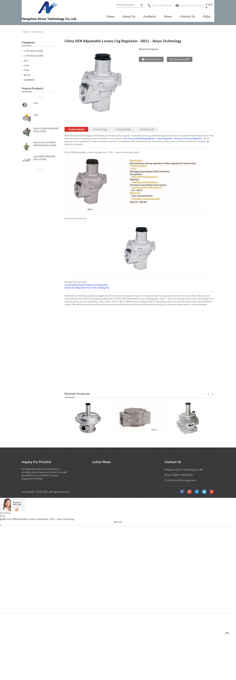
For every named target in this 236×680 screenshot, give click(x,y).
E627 (26, 60)
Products (149, 16)
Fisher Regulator (165, 138)
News (168, 16)
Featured (37, 31)
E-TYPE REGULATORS (33, 51)
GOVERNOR (29, 79)
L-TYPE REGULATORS (33, 55)
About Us (128, 16)
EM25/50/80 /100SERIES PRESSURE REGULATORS (45, 144)
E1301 (26, 65)
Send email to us (153, 59)
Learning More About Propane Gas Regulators (86, 284)
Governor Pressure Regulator (188, 138)
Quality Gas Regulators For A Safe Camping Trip (87, 287)
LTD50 (26, 70)
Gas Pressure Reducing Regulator (140, 138)
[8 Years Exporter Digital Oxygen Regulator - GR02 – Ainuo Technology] (190, 418)
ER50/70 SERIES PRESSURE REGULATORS (46, 130)
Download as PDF (181, 59)
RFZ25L (27, 75)
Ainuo (3, 515)
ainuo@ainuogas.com (184, 480)
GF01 (36, 103)
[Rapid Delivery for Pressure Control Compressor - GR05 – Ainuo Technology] (88, 418)
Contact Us (187, 16)
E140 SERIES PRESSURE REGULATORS (44, 158)
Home (110, 16)
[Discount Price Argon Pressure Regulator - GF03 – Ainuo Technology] (139, 418)
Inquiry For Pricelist (32, 478)
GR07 (36, 115)
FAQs (206, 16)
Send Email (5, 512)
